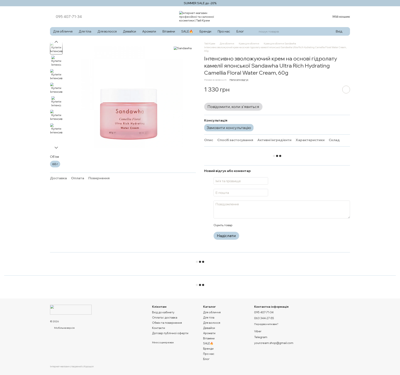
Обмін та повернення (167, 322)
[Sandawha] (183, 48)
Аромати (149, 31)
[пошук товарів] (255, 31)
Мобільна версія (64, 327)
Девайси (129, 31)
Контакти (158, 328)
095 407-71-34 (69, 17)
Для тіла (85, 31)
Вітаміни (168, 31)
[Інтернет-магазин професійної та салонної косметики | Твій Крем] (71, 309)
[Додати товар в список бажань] (346, 89)
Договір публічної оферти (170, 333)
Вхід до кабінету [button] (163, 312)
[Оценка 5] (265, 225)
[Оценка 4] (259, 225)
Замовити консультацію (229, 127)
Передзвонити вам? (266, 324)
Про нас (224, 31)
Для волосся (107, 31)
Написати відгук (239, 79)
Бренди (205, 31)
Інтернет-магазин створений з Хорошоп (72, 366)
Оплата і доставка (164, 317)
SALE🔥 (187, 31)
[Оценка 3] (252, 225)
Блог (240, 31)
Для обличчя (62, 31)
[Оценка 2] (245, 225)
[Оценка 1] (239, 225)
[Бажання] (316, 16)
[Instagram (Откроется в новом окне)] (305, 16)
